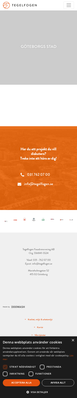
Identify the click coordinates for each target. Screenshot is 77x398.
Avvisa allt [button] (58, 382)
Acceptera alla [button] (21, 382)
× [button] (72, 340)
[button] (38, 392)
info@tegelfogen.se (42, 263)
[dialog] (38, 367)
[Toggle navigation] (69, 5)
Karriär (40, 327)
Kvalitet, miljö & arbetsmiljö (40, 319)
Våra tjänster (40, 335)
